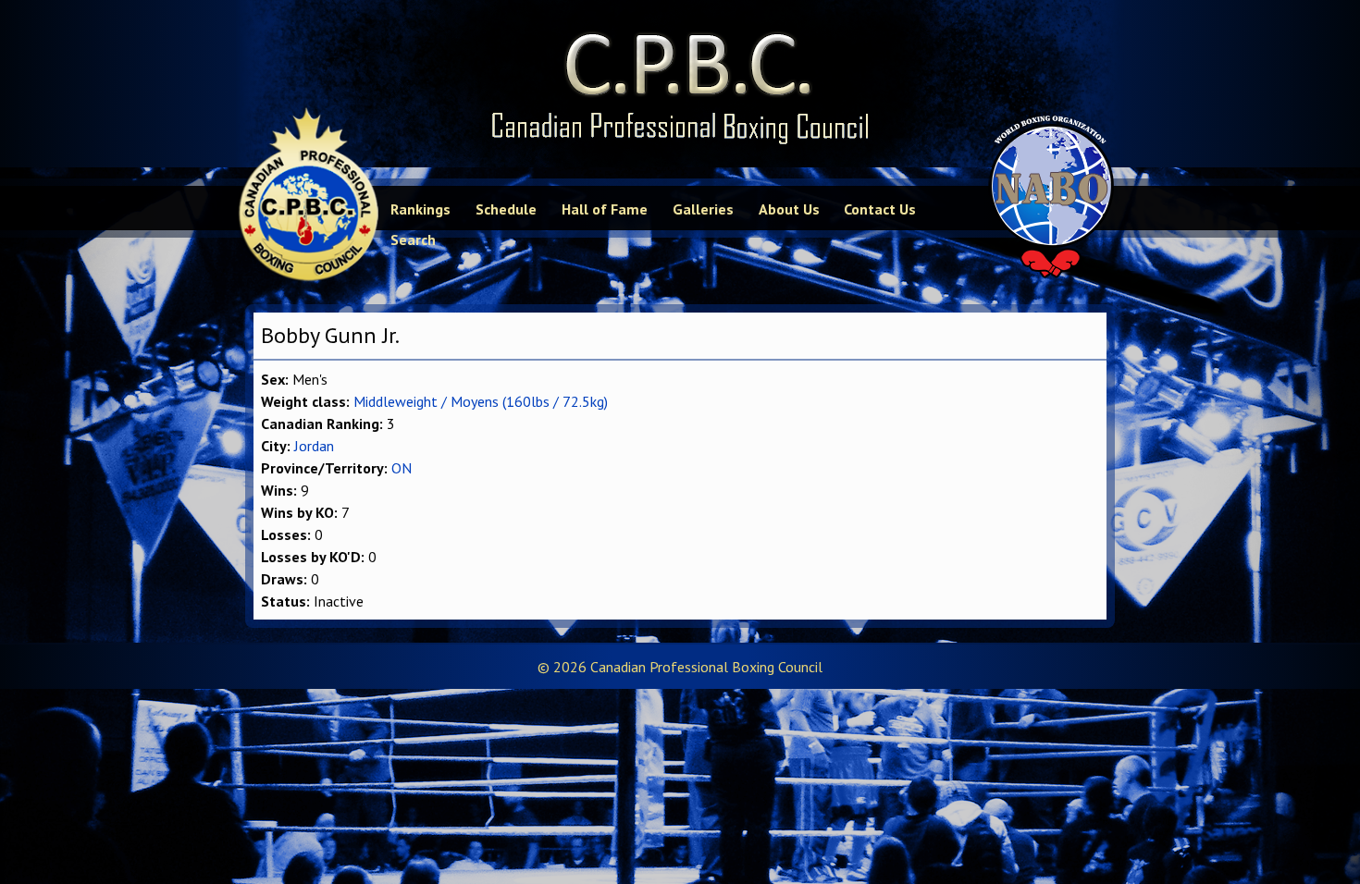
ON (401, 468)
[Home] (680, 83)
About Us (789, 209)
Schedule (506, 209)
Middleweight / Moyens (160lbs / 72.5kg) (480, 401)
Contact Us (880, 209)
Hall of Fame (605, 209)
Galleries (703, 209)
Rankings (420, 209)
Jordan (314, 445)
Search (413, 239)
